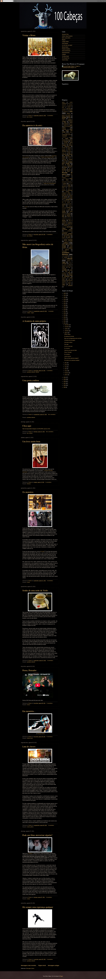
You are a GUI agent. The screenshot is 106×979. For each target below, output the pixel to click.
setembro (67, 330)
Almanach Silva (65, 34)
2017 (65, 311)
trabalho (63, 280)
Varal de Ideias (65, 59)
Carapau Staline (65, 41)
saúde (69, 264)
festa (63, 171)
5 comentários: (50, 234)
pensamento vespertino (67, 233)
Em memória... (28, 711)
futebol (71, 178)
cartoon (70, 122)
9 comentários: (50, 736)
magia (70, 203)
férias (69, 169)
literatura (29, 483)
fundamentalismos (65, 178)
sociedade (64, 270)
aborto (63, 102)
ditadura (69, 150)
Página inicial (42, 965)
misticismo (69, 204)
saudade (64, 264)
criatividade (65, 141)
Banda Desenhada (66, 116)
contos (66, 138)
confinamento (64, 137)
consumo (70, 137)
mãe (67, 203)
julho (66, 362)
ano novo (69, 108)
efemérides (67, 155)
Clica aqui (26, 425)
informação (70, 190)
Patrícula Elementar (66, 50)
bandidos (64, 117)
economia (64, 154)
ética (63, 164)
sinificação (64, 268)
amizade (69, 106)
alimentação (64, 104)
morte (69, 209)
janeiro (66, 374)
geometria (63, 182)
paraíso (71, 224)
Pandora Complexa (66, 48)
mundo (28, 582)
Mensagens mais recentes (28, 965)
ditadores (64, 150)
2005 (65, 387)
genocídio (69, 181)
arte (28, 117)
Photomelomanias (66, 52)
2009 (65, 379)
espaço (70, 160)
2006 (65, 385)
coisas (70, 129)
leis (67, 195)
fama (70, 167)
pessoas (63, 237)
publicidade (64, 251)
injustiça (67, 191)
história (69, 186)
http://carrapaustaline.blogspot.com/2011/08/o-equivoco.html (36, 428)
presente (70, 248)
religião (63, 262)
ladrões (63, 195)
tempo (65, 275)
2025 (65, 295)
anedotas (69, 107)
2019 (65, 307)
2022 (65, 301)
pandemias (70, 223)
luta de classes (66, 202)
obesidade (69, 219)
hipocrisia (64, 186)
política (31, 826)
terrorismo (64, 277)
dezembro (67, 324)
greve (71, 182)
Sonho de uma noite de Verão (35, 590)
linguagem (70, 198)
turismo (70, 281)
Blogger (61, 976)
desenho (63, 147)
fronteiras (64, 177)
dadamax (70, 145)
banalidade (69, 114)
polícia (71, 241)
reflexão (30, 235)
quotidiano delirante (31, 372)
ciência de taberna (67, 126)
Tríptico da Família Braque (49, 183)
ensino (63, 158)
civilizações (64, 129)
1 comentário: (51, 311)
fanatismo (64, 168)
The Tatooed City (65, 58)
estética (63, 162)
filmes (68, 171)
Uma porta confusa (30, 380)
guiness (64, 185)
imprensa (64, 190)
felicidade (64, 169)
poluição (69, 244)
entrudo (69, 158)
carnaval (70, 121)
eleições (63, 156)
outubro (66, 328)
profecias (67, 249)
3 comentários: (49, 897)
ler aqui (42, 551)
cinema (28, 898)
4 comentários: (48, 482)
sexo (69, 267)
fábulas (65, 167)
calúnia (63, 120)
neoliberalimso (64, 217)
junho (66, 364)
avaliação (63, 114)
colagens (70, 132)
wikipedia (63, 285)
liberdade (65, 196)
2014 (65, 317)
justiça (69, 194)
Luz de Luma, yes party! (67, 45)
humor (63, 187)
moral (70, 208)
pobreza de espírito (69, 238)
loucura (65, 200)
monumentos (64, 208)
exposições (70, 166)
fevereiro (67, 372)
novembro (67, 326)
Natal (63, 216)
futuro (67, 179)
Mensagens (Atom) (30, 968)
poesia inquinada (68, 240)
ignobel (69, 187)
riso (69, 263)
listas (64, 199)
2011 (65, 323)
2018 (65, 309)
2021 (65, 303)
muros (70, 212)
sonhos (70, 270)
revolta (70, 262)
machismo (63, 203)
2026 (65, 293)
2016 (65, 313)
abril (66, 368)
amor (63, 107)
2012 (65, 321)
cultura (71, 142)
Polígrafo (64, 54)
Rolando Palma (41, 733)
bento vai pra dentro (66, 37)
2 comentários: (50, 115)
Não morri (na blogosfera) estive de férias (73, 338)
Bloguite (63, 39)
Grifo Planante (65, 43)
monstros (68, 207)
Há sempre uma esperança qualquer (37, 907)
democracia (67, 146)
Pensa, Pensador (29, 670)
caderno (69, 118)
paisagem (69, 221)
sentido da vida (65, 266)
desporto (69, 147)
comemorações (67, 133)
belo (70, 117)
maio (66, 366)
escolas (65, 160)
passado (65, 225)
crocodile (65, 142)
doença (69, 151)
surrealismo (64, 272)
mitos (63, 206)
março (66, 370)
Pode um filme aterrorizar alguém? (37, 835)
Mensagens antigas (53, 965)
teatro (69, 272)
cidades (28, 312)
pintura (68, 237)
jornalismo (64, 194)
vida (69, 284)
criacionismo (69, 139)
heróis (69, 185)
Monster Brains (65, 47)
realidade (65, 257)
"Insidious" (30, 853)
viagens (32, 312)
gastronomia (64, 181)
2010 (65, 377)
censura (65, 125)
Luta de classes (28, 746)
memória (64, 204)
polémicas (66, 241)
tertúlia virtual (30, 738)
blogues (63, 118)
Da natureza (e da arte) (32, 125)
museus (30, 117)
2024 (65, 297)
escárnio (70, 159)
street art (67, 271)
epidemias (64, 159)
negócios (69, 216)
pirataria (63, 238)
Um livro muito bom (31, 441)
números (63, 219)
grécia (68, 182)
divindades (64, 151)
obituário (64, 220)
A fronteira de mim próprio (34, 320)
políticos (64, 244)
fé (69, 168)
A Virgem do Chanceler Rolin (47, 157)
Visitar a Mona (28, 35)
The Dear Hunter (65, 56)
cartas (65, 122)
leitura (71, 195)
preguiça (70, 247)
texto (69, 279)
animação (63, 108)
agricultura (69, 103)
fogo (71, 174)
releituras (68, 260)
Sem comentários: (52, 414)
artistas (68, 113)
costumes (64, 139)
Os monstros (27, 492)
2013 (65, 319)
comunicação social (66, 134)
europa (68, 164)
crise (71, 141)
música (28, 704)
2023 (65, 299)
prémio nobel (65, 248)
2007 (65, 383)
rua (71, 263)
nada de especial (66, 215)
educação (70, 154)
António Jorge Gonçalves (67, 36)
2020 (65, 305)
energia (69, 156)
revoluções (64, 263)
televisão (70, 273)
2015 (65, 315)
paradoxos (66, 224)
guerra (64, 183)
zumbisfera (70, 285)
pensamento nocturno (67, 229)
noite (70, 217)
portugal (64, 245)
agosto (66, 332)
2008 (65, 381)
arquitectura (65, 111)
